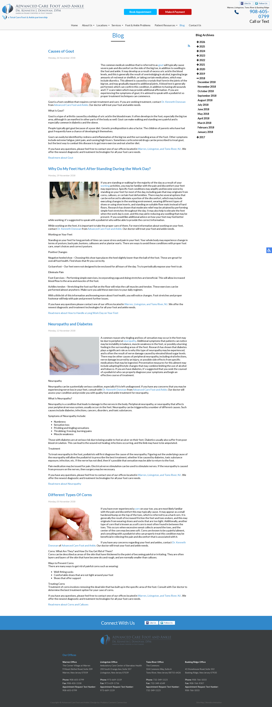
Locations (101, 25)
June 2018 (203, 109)
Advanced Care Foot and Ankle (71, 104)
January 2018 (205, 131)
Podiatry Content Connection (113, 702)
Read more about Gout (60, 157)
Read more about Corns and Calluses (68, 604)
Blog (182, 25)
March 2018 (204, 122)
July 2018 (203, 104)
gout (160, 64)
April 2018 (203, 118)
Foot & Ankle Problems (137, 25)
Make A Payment (175, 11)
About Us (87, 25)
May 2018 (203, 113)
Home (74, 25)
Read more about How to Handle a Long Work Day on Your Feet (83, 312)
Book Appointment (140, 11)
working (105, 185)
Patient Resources (165, 25)
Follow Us (263, 3)
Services (116, 25)
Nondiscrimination (214, 702)
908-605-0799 (259, 14)
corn (137, 508)
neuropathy (129, 340)
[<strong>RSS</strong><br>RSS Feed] (189, 45)
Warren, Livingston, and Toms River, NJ (159, 148)
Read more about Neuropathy (64, 483)
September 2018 (207, 95)
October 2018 (206, 91)
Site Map (200, 702)
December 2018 (206, 82)
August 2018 (205, 100)
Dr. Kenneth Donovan (173, 101)
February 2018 (206, 127)
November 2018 (207, 86)
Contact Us (195, 25)
